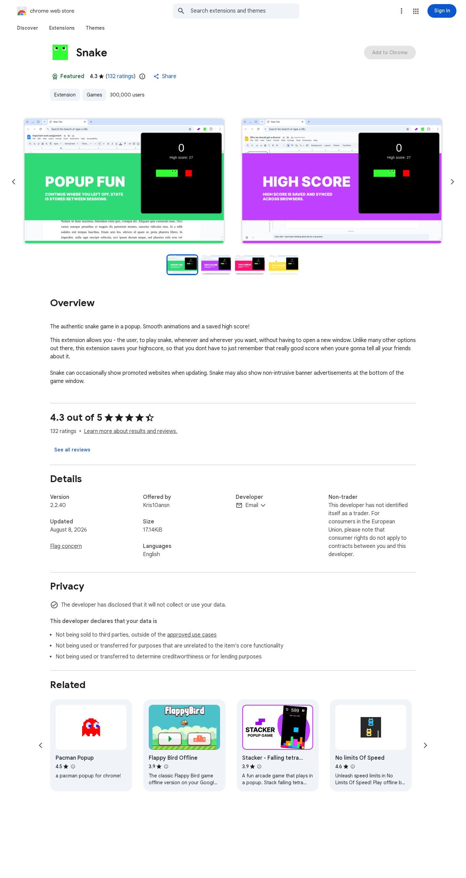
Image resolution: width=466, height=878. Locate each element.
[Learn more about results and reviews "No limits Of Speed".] (353, 766)
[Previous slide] (13, 182)
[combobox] (245, 11)
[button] (416, 11)
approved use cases (192, 634)
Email (251, 505)
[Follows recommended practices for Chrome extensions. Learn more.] (55, 76)
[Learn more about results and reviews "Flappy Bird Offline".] (166, 766)
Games (94, 95)
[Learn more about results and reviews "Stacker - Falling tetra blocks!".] (259, 766)
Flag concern (66, 546)
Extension (65, 95)
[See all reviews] (72, 450)
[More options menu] (401, 11)
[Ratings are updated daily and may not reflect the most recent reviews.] (142, 76)
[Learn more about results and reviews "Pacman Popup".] (72, 766)
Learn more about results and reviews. (130, 431)
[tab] (28, 28)
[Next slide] (452, 182)
